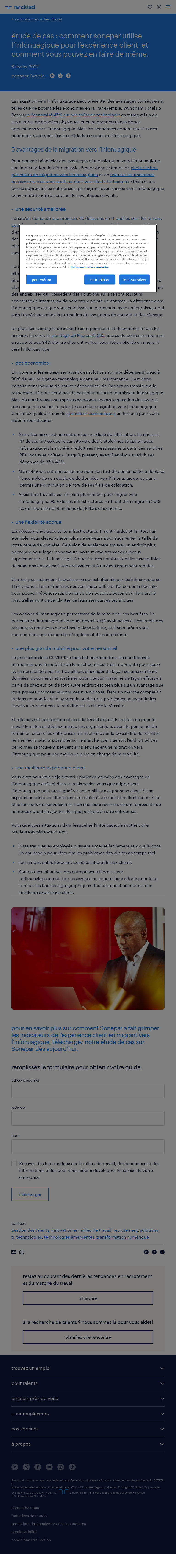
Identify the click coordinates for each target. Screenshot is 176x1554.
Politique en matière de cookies (89, 266)
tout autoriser (134, 279)
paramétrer (41, 279)
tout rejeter (100, 279)
